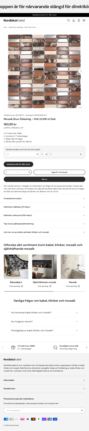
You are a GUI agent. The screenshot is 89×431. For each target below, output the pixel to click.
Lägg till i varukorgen (59, 172)
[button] (78, 20)
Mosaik (73, 282)
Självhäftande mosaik (44, 282)
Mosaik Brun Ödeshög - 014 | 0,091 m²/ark (22, 27)
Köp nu (44, 179)
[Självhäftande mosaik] (44, 267)
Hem (5, 27)
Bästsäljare (16, 282)
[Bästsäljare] (16, 267)
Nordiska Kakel (14, 425)
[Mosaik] (73, 267)
